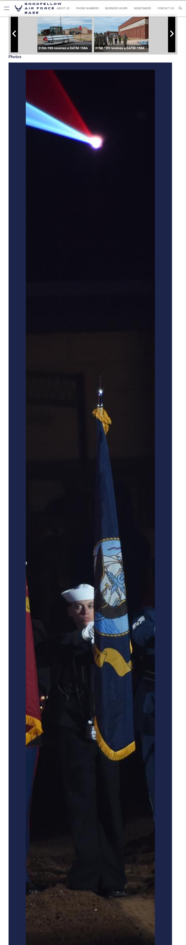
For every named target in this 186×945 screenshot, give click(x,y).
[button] (6, 8)
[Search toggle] (181, 8)
